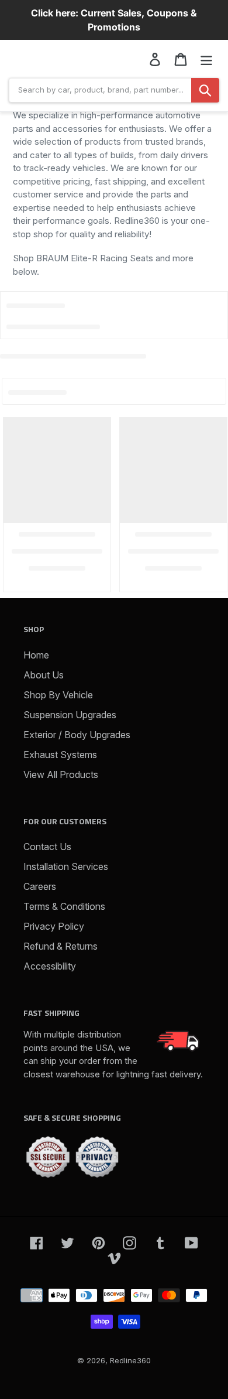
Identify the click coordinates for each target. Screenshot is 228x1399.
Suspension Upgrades (69, 715)
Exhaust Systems (60, 754)
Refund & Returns (60, 946)
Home (36, 655)
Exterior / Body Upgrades (76, 735)
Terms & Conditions (64, 906)
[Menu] (206, 59)
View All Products (60, 774)
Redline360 (130, 1360)
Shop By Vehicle (58, 695)
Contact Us (47, 846)
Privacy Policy (53, 926)
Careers (39, 886)
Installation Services (65, 866)
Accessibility (49, 966)
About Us (43, 675)
